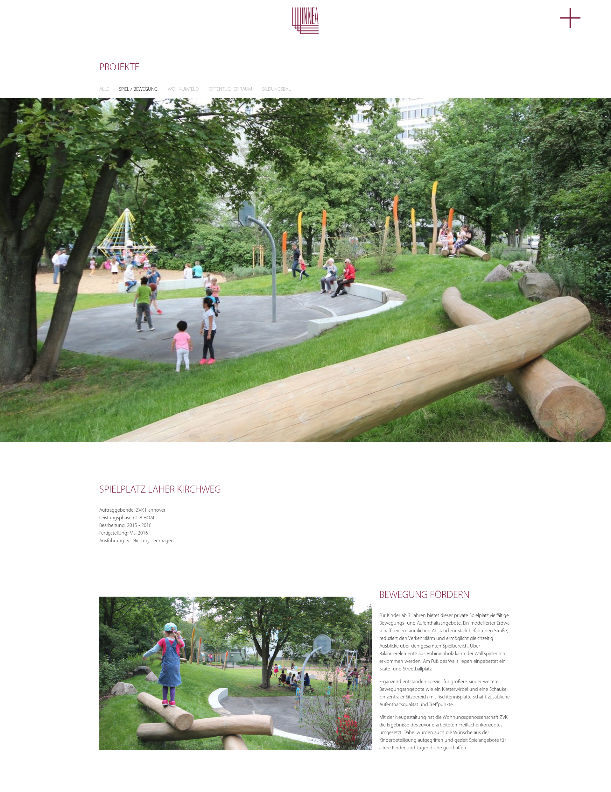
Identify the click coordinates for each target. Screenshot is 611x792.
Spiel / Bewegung (138, 89)
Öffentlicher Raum (230, 89)
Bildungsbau (276, 89)
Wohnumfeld (183, 89)
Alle (104, 89)
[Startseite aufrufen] (305, 20)
